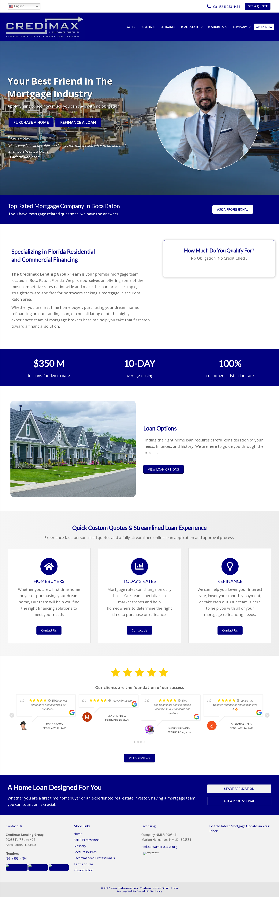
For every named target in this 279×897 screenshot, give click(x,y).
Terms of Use (83, 864)
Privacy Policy (83, 870)
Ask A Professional (87, 840)
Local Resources (85, 852)
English (18, 6)
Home (78, 834)
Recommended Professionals (94, 858)
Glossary (80, 846)
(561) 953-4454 (16, 858)
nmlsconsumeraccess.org (159, 847)
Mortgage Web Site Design (130, 891)
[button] (223, 6)
